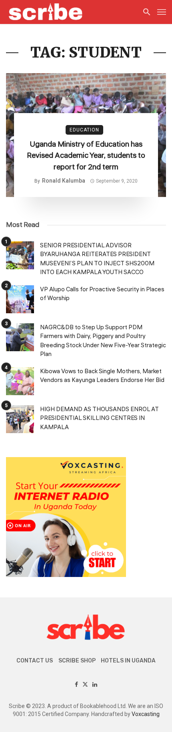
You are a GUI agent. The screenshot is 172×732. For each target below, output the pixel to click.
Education (84, 130)
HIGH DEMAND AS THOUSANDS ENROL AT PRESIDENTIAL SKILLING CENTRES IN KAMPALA (99, 418)
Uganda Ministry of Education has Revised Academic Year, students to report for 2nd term (86, 156)
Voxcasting (146, 714)
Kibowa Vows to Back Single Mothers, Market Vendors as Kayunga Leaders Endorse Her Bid (102, 376)
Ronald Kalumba (63, 180)
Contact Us (34, 660)
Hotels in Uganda (128, 660)
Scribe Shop (77, 660)
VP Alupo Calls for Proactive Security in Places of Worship (102, 294)
